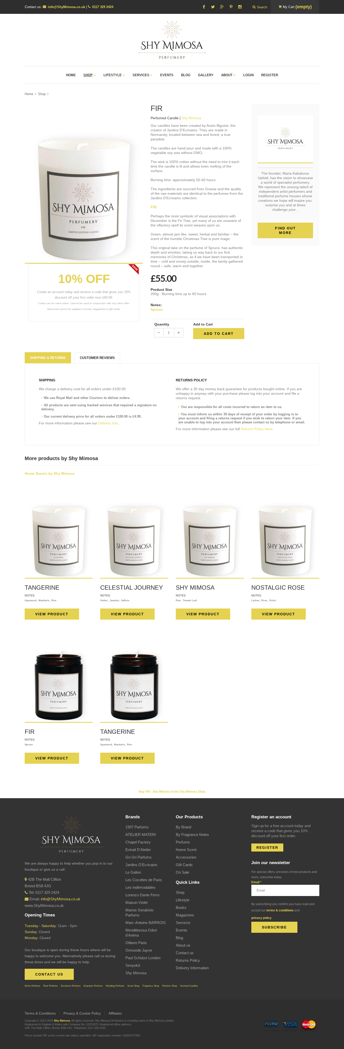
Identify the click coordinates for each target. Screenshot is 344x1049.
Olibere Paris (136, 943)
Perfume (183, 842)
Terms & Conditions (40, 1013)
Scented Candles (189, 986)
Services (183, 922)
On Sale (182, 872)
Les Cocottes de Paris (143, 880)
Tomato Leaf (190, 600)
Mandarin (44, 600)
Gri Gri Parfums (138, 857)
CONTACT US (49, 974)
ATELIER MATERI (140, 834)
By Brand (183, 827)
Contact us (185, 953)
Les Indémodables (140, 887)
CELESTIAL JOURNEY (131, 587)
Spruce (157, 309)
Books (181, 907)
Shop (42, 94)
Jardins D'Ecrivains (141, 865)
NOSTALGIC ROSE (278, 587)
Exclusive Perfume (71, 986)
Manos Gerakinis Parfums (139, 912)
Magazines (185, 915)
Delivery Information (192, 968)
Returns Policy (188, 960)
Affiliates (115, 1013)
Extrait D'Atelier (138, 850)
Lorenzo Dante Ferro (142, 895)
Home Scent (186, 850)
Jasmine (114, 600)
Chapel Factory (138, 842)
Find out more (285, 230)
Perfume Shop (169, 986)
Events (181, 930)
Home (29, 94)
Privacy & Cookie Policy (82, 1013)
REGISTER (267, 847)
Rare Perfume (50, 986)
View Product (51, 614)
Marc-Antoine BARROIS (145, 922)
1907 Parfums (137, 827)
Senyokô (132, 965)
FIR (30, 731)
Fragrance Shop (151, 986)
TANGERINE (42, 587)
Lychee (255, 600)
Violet (272, 600)
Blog (179, 938)
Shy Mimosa (135, 973)
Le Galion (133, 872)
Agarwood (31, 600)
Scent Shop (133, 986)
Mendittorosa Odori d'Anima (141, 932)
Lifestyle (182, 900)
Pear (178, 600)
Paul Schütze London (142, 958)
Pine (53, 600)
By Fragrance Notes (192, 834)
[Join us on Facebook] (204, 7)
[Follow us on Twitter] (213, 7)
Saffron (125, 600)
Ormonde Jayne (138, 950)
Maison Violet (136, 902)
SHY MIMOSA (195, 587)
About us (183, 945)
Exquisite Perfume (93, 986)
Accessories (186, 857)
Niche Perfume (32, 986)
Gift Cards (184, 865)
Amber (104, 600)
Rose (264, 600)
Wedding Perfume (115, 986)
